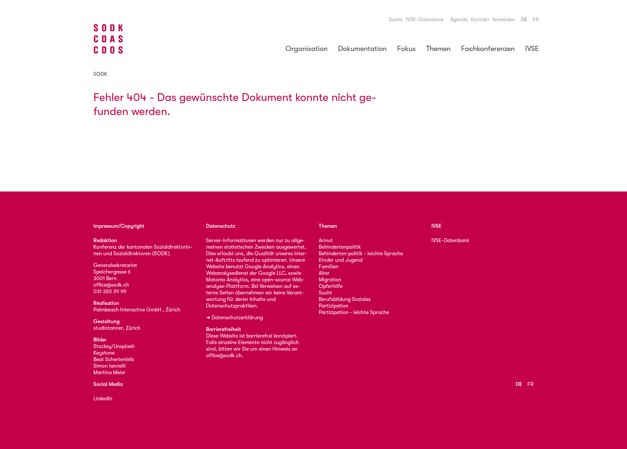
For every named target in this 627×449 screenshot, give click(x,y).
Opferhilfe (331, 286)
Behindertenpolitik (340, 247)
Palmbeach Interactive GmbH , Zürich (136, 310)
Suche (396, 20)
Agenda (459, 20)
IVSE (532, 48)
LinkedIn (102, 399)
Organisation (306, 48)
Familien (328, 267)
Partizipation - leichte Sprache (354, 312)
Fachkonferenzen (488, 48)
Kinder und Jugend (340, 260)
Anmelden (503, 20)
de (524, 20)
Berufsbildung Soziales (345, 299)
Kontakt (480, 20)
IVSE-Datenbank (425, 20)
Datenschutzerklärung (237, 318)
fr (536, 20)
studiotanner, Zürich (116, 328)
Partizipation (333, 306)
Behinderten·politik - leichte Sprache (361, 254)
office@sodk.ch (111, 285)
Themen (438, 48)
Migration (330, 280)
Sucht (325, 293)
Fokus (406, 48)
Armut (326, 240)
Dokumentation (362, 48)
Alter (324, 273)
